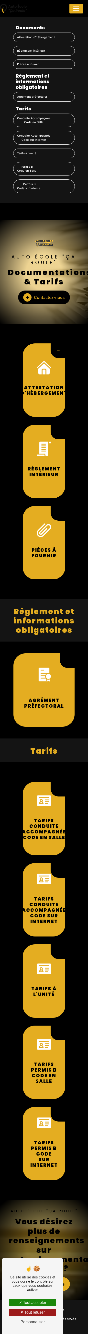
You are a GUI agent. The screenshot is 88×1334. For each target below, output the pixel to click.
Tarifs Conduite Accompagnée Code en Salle (44, 829)
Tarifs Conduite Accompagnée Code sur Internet (44, 910)
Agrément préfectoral (32, 96)
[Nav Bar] (76, 8)
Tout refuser (34, 1312)
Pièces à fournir (28, 64)
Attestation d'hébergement (36, 37)
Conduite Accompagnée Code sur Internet (34, 137)
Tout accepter (34, 1302)
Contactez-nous (49, 297)
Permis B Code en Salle (26, 169)
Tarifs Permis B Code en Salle (44, 1073)
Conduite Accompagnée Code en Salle (34, 120)
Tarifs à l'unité (26, 153)
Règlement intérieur (31, 50)
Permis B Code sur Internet (29, 186)
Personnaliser (33, 1322)
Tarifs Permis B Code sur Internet (44, 1154)
